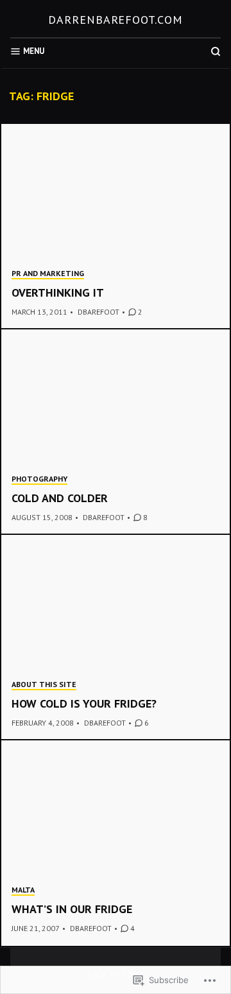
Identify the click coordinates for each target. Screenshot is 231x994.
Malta (23, 889)
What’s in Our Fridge (72, 909)
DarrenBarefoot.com (115, 19)
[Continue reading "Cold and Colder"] (115, 432)
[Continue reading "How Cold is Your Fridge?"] (115, 637)
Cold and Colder (60, 498)
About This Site (44, 684)
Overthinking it (58, 292)
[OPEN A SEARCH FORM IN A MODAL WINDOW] (215, 51)
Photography (39, 479)
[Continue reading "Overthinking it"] (115, 226)
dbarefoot (98, 312)
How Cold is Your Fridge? (84, 703)
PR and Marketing (48, 273)
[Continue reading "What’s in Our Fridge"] (115, 843)
